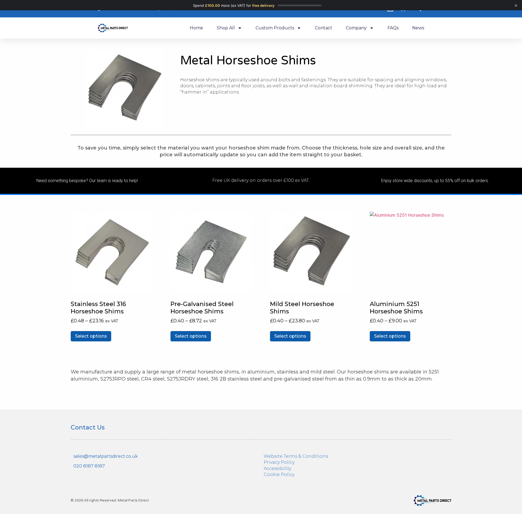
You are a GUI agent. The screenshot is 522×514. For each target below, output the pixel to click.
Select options (91, 336)
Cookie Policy (279, 474)
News (418, 27)
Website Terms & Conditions (296, 456)
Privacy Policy (279, 462)
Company (356, 27)
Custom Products (275, 27)
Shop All (226, 27)
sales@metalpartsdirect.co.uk (105, 456)
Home (196, 27)
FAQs (393, 27)
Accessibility (277, 468)
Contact (323, 27)
